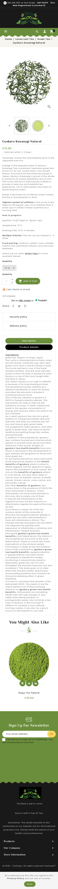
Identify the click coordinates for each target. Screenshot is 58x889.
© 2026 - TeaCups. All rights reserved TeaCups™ (29, 865)
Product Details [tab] (29, 347)
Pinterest (25, 306)
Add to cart (28, 281)
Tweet (19, 306)
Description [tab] (29, 340)
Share (13, 306)
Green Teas (31, 253)
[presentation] (9, 125)
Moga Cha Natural (29, 693)
